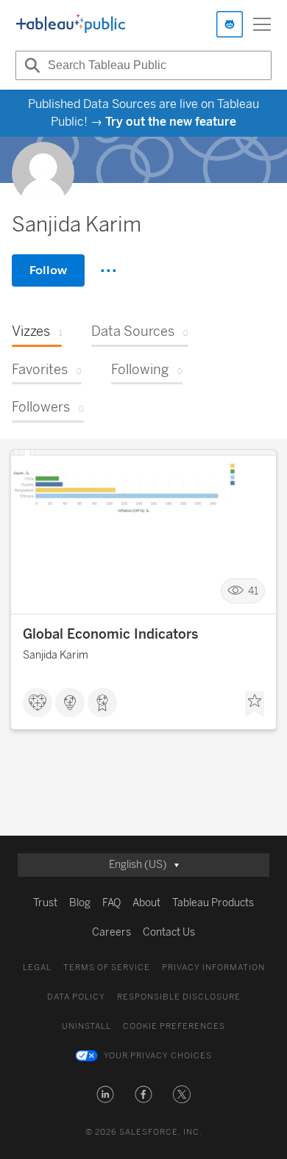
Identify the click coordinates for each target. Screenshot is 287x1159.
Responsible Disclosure (179, 997)
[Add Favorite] (254, 704)
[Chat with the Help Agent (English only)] (229, 24)
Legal (37, 967)
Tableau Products (213, 903)
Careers (111, 932)
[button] (105, 1094)
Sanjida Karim (55, 655)
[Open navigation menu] (262, 24)
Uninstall (86, 1026)
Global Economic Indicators (110, 634)
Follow (48, 270)
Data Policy (76, 997)
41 (253, 591)
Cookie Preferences (174, 1026)
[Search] (30, 65)
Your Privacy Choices (158, 1056)
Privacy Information (213, 967)
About (146, 903)
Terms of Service (106, 967)
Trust (45, 903)
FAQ (111, 903)
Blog (80, 903)
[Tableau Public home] (70, 24)
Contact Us (169, 932)
